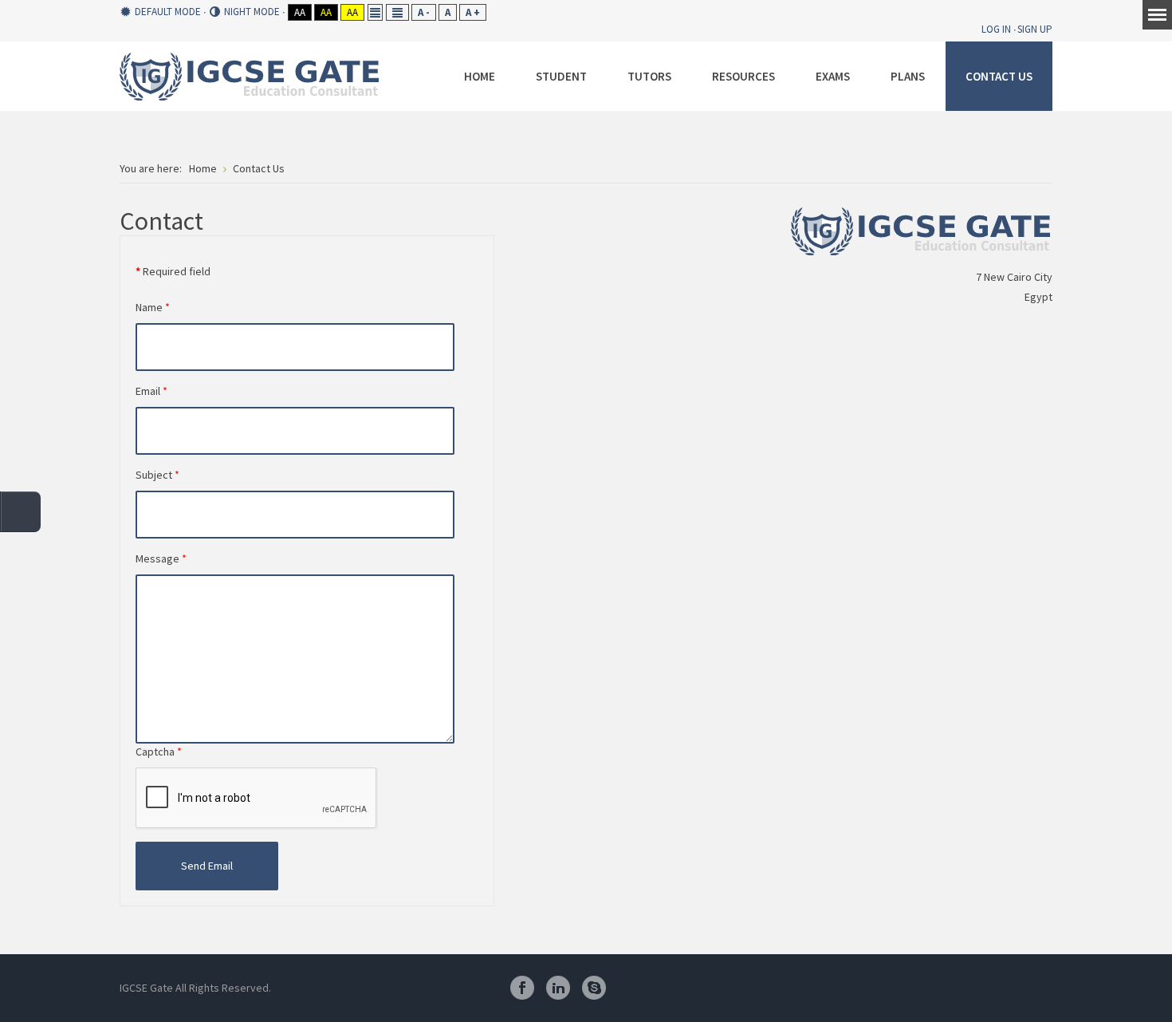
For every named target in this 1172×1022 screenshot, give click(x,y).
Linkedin (558, 987)
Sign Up (1034, 29)
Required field (173, 271)
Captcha (159, 751)
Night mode (252, 11)
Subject (157, 475)
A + (473, 12)
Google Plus (665, 987)
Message (161, 558)
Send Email (207, 865)
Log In (996, 29)
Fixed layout (375, 12)
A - (424, 12)
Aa (299, 12)
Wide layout (397, 12)
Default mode (168, 11)
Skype (594, 987)
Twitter (630, 987)
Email (151, 391)
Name (153, 307)
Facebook (522, 987)
